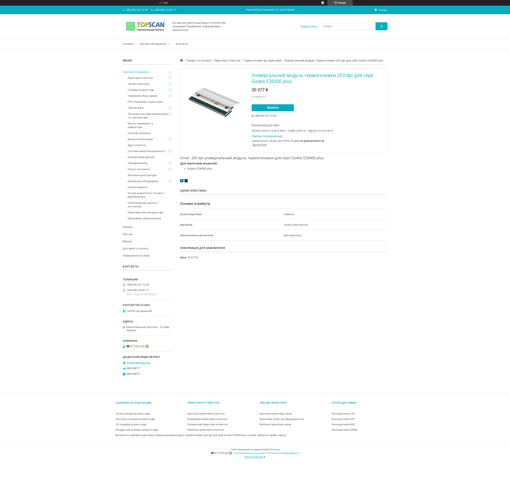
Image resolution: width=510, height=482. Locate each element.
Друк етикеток (137, 145)
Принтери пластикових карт (146, 212)
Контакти (182, 44)
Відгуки (127, 241)
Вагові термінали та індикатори (140, 125)
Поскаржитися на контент (249, 453)
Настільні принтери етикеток (206, 413)
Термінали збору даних (142, 96)
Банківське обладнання (143, 181)
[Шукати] (381, 26)
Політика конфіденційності (283, 453)
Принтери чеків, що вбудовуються (281, 419)
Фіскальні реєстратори (142, 175)
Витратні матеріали (140, 139)
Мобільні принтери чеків (275, 424)
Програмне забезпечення (144, 218)
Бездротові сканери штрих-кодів (137, 429)
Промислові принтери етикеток (207, 424)
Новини (127, 227)
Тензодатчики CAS (343, 413)
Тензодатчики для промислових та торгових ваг (148, 115)
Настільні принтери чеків (275, 413)
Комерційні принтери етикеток (207, 419)
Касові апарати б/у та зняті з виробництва (146, 194)
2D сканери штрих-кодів (131, 424)
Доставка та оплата (135, 248)
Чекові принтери (138, 84)
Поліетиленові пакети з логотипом (143, 204)
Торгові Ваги (135, 107)
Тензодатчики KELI (343, 424)
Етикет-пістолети (139, 169)
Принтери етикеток (227, 60)
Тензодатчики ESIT (343, 419)
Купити (273, 107)
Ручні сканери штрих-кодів (133, 413)
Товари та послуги (198, 60)
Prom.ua (275, 449)
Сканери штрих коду (141, 90)
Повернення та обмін (136, 255)
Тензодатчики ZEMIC (344, 429)
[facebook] (181, 181)
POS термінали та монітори (145, 101)
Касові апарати (137, 187)
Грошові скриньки (139, 133)
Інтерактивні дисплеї (141, 157)
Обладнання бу (137, 163)
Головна (128, 44)
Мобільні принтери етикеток (205, 429)
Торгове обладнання (152, 44)
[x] (186, 181)
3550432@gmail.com (138, 362)
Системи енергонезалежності (146, 151)
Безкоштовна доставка (265, 125)
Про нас (128, 234)
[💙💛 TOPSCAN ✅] (145, 33)
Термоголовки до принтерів (262, 60)
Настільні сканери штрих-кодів (135, 419)
